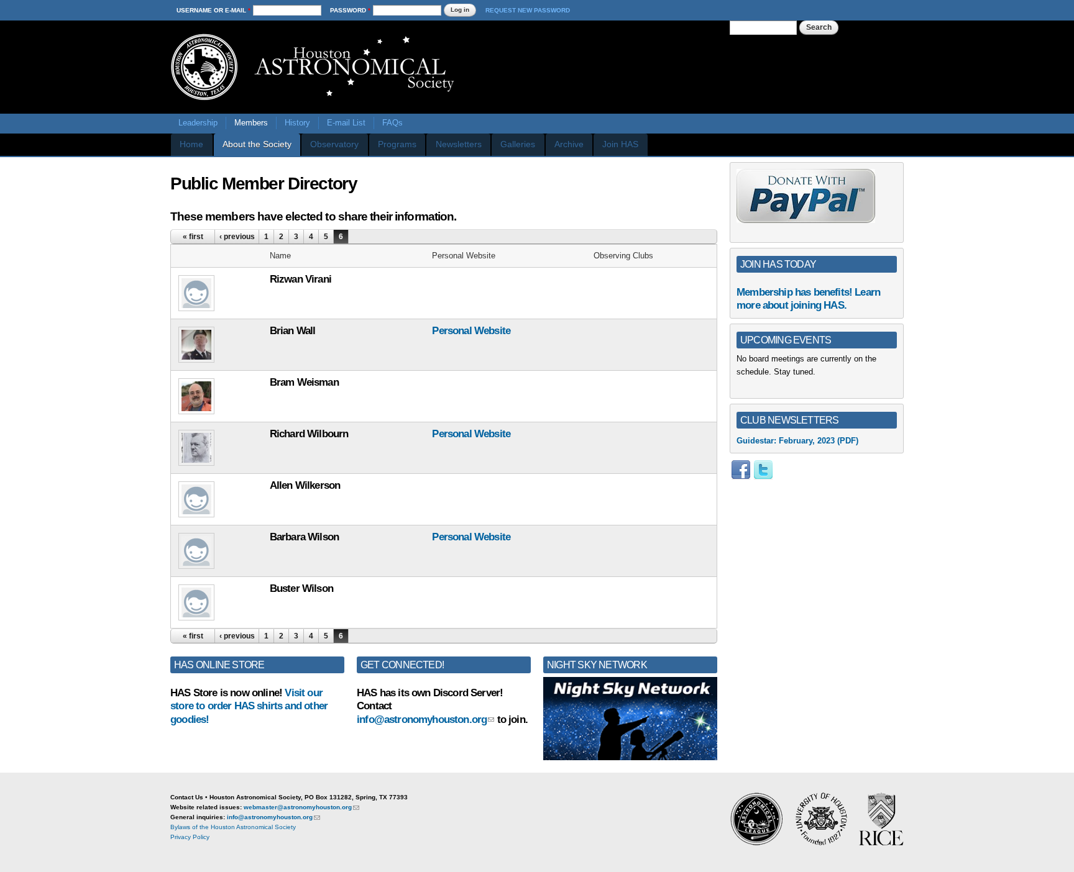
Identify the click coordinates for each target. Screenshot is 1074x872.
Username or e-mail (213, 10)
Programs (397, 144)
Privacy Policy (189, 836)
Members (251, 122)
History (297, 122)
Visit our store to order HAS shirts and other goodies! (249, 706)
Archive (569, 144)
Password (350, 10)
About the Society (257, 144)
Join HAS (620, 144)
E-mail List (346, 122)
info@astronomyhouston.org (422, 719)
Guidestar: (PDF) (797, 440)
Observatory (334, 144)
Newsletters (459, 144)
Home (191, 144)
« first (193, 236)
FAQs (392, 122)
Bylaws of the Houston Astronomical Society (233, 827)
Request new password (527, 10)
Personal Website (471, 331)
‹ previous (237, 236)
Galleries (517, 144)
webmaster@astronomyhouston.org (298, 807)
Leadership (198, 122)
